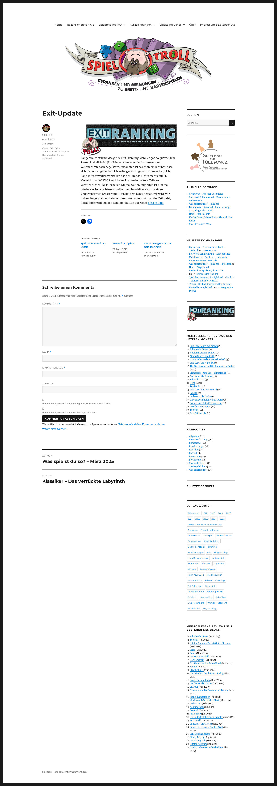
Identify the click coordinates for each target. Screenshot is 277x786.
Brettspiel (208, 535)
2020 (228, 513)
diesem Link (156, 202)
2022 (197, 518)
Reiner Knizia (195, 580)
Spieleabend (195, 459)
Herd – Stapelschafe (199, 214)
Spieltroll (47, 134)
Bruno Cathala (224, 535)
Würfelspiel (194, 608)
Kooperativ (193, 563)
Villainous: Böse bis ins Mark (204, 700)
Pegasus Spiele (208, 569)
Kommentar (51, 303)
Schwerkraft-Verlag (215, 580)
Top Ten (194, 410)
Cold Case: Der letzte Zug (202, 362)
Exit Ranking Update (123, 243)
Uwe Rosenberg (196, 603)
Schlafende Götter (199, 349)
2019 (220, 513)
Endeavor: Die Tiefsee (201, 396)
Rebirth (193, 393)
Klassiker (194, 449)
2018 (212, 513)
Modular (192, 569)
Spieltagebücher (170, 24)
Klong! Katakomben (200, 697)
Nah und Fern (197, 707)
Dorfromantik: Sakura (201, 376)
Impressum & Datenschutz (217, 24)
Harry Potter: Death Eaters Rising (207, 673)
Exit (52, 148)
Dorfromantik (197, 660)
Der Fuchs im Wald (199, 656)
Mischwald (195, 720)
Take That (221, 597)
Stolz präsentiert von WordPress (71, 772)
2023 (205, 518)
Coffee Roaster (209, 250)
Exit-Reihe (57, 155)
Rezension (194, 456)
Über (192, 24)
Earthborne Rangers (200, 406)
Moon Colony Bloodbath (202, 356)
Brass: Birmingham (200, 680)
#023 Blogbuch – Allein (201, 210)
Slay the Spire (197, 670)
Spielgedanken (196, 463)
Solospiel (210, 586)
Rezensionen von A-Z (80, 24)
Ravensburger (214, 574)
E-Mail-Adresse (53, 367)
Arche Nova (195, 703)
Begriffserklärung (198, 439)
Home (59, 24)
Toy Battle (195, 386)
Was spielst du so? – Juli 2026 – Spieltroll (210, 264)
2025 (222, 518)
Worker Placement (217, 603)
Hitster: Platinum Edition (202, 352)
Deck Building (211, 541)
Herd (192, 383)
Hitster (193, 666)
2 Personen (193, 513)
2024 (214, 518)
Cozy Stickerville (198, 413)
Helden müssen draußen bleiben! (207, 747)
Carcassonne (194, 541)
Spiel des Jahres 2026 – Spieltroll (206, 277)
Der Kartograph (198, 740)
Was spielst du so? (198, 470)
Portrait (193, 453)
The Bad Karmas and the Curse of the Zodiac (212, 366)
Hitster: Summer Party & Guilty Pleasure (210, 643)
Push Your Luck (196, 574)
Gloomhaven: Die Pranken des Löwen (209, 690)
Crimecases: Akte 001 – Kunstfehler (208, 373)
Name (47, 352)
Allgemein (47, 143)
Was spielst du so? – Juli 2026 (204, 204)
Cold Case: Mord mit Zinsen (204, 346)
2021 (190, 518)
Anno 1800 (195, 713)
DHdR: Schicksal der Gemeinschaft (208, 359)
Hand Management (198, 558)
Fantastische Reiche (200, 734)
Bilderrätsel (195, 443)
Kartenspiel (218, 558)
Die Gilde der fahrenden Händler (206, 717)
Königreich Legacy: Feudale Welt (206, 727)
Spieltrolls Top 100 (110, 24)
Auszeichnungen (141, 24)
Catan (45, 148)
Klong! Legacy (197, 737)
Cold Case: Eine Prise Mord (203, 389)
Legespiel (219, 563)
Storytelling (206, 597)
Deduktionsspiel (196, 546)
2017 (204, 513)
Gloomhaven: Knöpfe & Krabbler (206, 399)
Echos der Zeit (197, 379)
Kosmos (206, 563)
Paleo (192, 650)
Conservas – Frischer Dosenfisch (206, 193)
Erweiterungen (196, 446)
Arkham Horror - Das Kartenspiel (205, 524)
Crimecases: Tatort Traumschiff (206, 403)
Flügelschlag (221, 552)
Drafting (212, 546)
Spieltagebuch (215, 591)
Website (47, 383)
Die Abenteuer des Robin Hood (205, 663)
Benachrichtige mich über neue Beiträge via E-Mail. (69, 412)
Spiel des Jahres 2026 (200, 224)
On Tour (194, 687)
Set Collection (195, 586)
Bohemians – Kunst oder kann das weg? (209, 207)
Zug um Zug (209, 608)
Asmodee (193, 530)
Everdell (194, 710)
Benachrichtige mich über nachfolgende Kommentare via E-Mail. (76, 403)
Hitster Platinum (198, 744)
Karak (193, 653)
